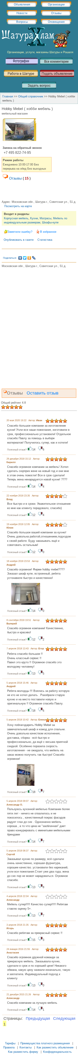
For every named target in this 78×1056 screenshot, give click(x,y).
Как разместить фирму (23, 1051)
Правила (9, 1047)
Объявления (22, 4)
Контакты (26, 1047)
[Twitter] (25, 258)
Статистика (44, 239)
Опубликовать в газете (19, 239)
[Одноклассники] (29, 258)
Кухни (34, 218)
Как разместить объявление (55, 1047)
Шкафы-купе (50, 222)
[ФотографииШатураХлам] (21, 66)
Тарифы (10, 1043)
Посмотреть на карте (18, 206)
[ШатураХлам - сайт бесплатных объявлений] (35, 46)
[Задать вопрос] (39, 90)
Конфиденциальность (57, 1051)
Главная (7, 96)
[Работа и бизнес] (21, 78)
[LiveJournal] (34, 258)
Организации (56, 4)
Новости (21, 13)
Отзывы (56, 13)
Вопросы (22, 21)
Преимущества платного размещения (45, 1043)
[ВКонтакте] (20, 258)
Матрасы (45, 218)
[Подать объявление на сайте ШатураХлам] (57, 78)
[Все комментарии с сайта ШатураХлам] (56, 66)
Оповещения (56, 21)
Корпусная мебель (16, 218)
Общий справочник (30, 96)
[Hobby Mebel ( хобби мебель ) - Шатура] (19, 139)
